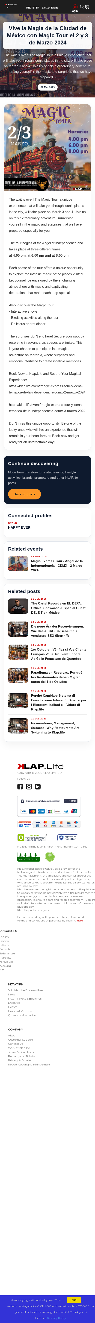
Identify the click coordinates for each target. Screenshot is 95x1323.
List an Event (50, 7)
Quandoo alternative (22, 1015)
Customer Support (20, 1039)
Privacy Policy (56, 1318)
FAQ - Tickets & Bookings (25, 998)
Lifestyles (14, 1002)
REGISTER (32, 7)
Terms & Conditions (21, 1052)
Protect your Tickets (21, 1056)
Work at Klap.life (19, 1048)
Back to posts (25, 494)
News (11, 994)
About (12, 1035)
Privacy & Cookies (20, 1060)
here (80, 920)
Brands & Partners (20, 1011)
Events (12, 1007)
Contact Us (15, 1043)
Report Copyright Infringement (29, 1064)
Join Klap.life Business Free (25, 990)
